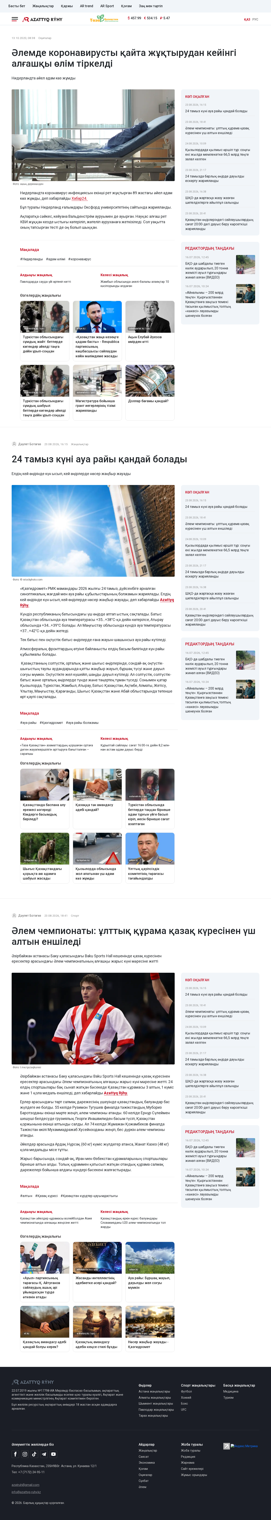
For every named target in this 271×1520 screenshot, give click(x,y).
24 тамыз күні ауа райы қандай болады (216, 111)
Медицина (230, 1391)
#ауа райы (28, 723)
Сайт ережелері (192, 1469)
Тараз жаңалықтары (153, 1415)
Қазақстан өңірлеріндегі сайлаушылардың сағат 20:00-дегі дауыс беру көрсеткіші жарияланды (219, 224)
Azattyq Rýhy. (116, 1093)
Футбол (186, 1391)
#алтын (26, 1196)
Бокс (184, 1403)
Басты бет (16, 6)
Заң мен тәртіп (151, 6)
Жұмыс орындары (194, 1475)
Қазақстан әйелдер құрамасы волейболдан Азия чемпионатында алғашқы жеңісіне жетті (56, 1221)
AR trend (86, 6)
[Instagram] (25, 1454)
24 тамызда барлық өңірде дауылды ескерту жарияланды (214, 178)
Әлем (142, 1487)
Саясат (144, 1457)
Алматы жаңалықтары (155, 1397)
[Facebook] (15, 1454)
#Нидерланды (31, 259)
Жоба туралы (190, 1450)
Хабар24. (80, 198)
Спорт (75, 915)
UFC (183, 1410)
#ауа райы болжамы (82, 723)
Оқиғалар (44, 38)
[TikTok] (34, 1454)
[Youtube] (53, 1454)
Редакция (188, 1457)
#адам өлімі (55, 259)
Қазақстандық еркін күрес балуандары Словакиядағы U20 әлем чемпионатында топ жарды (133, 1223)
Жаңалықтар (43, 6)
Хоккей (186, 1397)
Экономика (147, 1463)
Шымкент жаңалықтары (156, 1403)
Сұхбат (144, 1481)
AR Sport (107, 6)
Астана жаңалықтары (154, 1391)
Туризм (228, 1397)
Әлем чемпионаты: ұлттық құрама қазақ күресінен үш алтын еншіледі (217, 130)
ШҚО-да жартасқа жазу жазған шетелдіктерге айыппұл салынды (212, 200)
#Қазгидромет (51, 723)
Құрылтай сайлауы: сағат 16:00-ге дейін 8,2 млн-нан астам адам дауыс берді (135, 747)
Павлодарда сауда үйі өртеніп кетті (45, 282)
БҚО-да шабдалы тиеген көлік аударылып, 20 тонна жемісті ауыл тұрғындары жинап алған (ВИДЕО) (206, 270)
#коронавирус (79, 259)
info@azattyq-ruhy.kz (26, 1492)
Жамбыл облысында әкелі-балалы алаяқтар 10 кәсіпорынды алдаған (135, 284)
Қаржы (67, 6)
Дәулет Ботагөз (29, 444)
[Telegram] (44, 1454)
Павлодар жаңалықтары (156, 1410)
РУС (255, 19)
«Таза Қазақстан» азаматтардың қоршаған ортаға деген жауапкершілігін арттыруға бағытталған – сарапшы (56, 750)
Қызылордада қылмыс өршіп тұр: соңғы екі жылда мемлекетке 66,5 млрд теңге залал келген (217, 154)
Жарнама (187, 1463)
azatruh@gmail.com (25, 1485)
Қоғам (126, 6)
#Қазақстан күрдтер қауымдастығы (89, 1196)
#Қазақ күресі (46, 1196)
